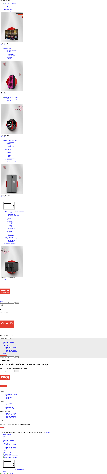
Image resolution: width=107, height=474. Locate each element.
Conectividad (9, 406)
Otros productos (11, 147)
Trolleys (9, 51)
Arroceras (9, 219)
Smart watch (10, 101)
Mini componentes (11, 53)
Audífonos (9, 58)
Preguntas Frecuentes (11, 351)
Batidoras (9, 225)
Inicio (7, 393)
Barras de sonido (11, 55)
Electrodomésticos (10, 408)
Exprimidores (10, 226)
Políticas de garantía (11, 350)
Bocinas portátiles (11, 54)
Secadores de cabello (12, 239)
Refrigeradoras (10, 142)
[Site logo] (5, 299)
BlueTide (48, 432)
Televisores (9, 403)
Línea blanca (9, 407)
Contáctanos (9, 397)
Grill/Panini (10, 218)
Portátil (9, 155)
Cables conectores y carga (13, 99)
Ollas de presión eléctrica (13, 215)
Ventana (9, 156)
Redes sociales (3, 355)
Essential (9, 152)
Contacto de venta (10, 414)
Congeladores (10, 146)
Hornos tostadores (11, 217)
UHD (8, 5)
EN (6, 473)
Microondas (10, 212)
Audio (7, 404)
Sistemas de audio (11, 50)
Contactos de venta (11, 349)
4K (8, 6)
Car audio (9, 57)
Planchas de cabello (12, 240)
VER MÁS (3, 44)
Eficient (9, 153)
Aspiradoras (10, 231)
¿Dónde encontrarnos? (11, 394)
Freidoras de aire (11, 214)
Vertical (9, 232)
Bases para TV (10, 11)
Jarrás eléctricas (11, 224)
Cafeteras (9, 221)
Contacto (2, 427)
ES (5, 472)
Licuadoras (10, 222)
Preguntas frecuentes (11, 417)
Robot (8, 234)
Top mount (9, 143)
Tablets (9, 100)
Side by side (10, 145)
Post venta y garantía (11, 347)
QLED (8, 7)
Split (8, 151)
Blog (7, 398)
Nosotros (8, 395)
